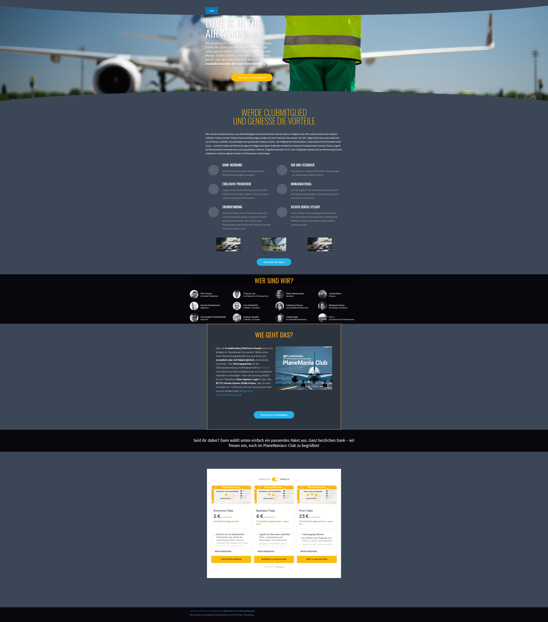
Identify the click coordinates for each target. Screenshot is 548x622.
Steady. (266, 367)
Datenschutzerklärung (211, 611)
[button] (208, 244)
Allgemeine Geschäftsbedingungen (239, 611)
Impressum (195, 611)
